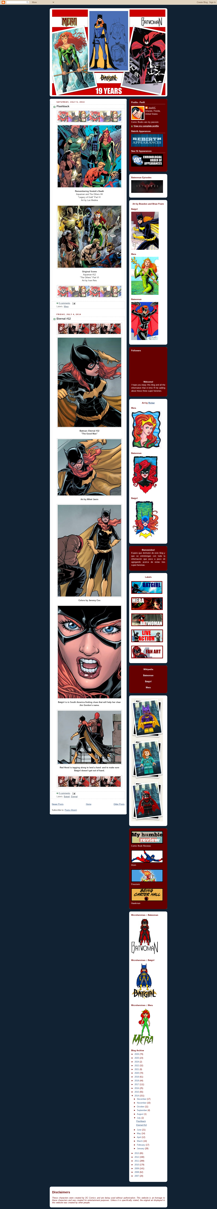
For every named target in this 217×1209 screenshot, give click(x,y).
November (142, 1103)
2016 (137, 1088)
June (139, 1130)
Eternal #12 (64, 318)
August (140, 1114)
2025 (137, 1058)
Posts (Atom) (71, 810)
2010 (137, 1165)
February (141, 1145)
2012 (137, 1157)
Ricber (151, 403)
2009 (137, 1168)
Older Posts (119, 804)
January (141, 1148)
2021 (137, 1069)
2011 (137, 1161)
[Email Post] (73, 303)
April (139, 1137)
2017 (137, 1084)
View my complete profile (146, 126)
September (142, 1110)
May (139, 1133)
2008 (137, 1172)
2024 (137, 1062)
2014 (137, 1096)
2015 (137, 1092)
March (140, 1141)
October (141, 1107)
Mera (66, 306)
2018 (137, 1081)
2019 (137, 1077)
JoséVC (152, 108)
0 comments (64, 303)
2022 (137, 1066)
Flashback (63, 106)
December (142, 1099)
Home (88, 804)
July (139, 1118)
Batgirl (67, 797)
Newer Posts (58, 804)
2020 (137, 1073)
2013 (137, 1153)
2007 (137, 1176)
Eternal (74, 797)
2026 (137, 1054)
